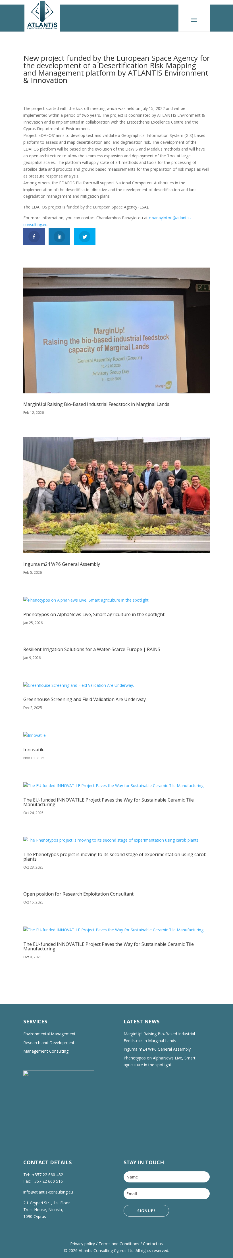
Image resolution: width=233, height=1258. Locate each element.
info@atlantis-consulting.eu (48, 1192)
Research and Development (48, 1042)
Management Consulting (45, 1051)
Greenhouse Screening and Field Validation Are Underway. (85, 699)
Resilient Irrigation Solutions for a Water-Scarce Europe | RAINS (91, 649)
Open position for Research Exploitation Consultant (78, 894)
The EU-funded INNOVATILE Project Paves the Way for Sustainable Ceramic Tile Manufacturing (108, 802)
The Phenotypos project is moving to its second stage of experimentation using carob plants (115, 856)
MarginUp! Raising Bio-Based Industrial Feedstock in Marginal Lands (96, 404)
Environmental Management (49, 1033)
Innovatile (34, 749)
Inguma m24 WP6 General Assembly (61, 564)
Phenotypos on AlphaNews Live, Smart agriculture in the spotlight (94, 614)
